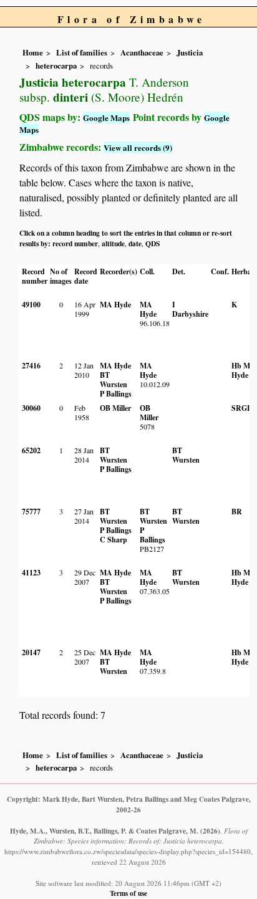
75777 (31, 511)
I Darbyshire (190, 309)
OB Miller (115, 408)
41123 (31, 572)
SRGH (242, 408)
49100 (31, 304)
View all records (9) (138, 147)
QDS (152, 243)
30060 (31, 408)
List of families (81, 52)
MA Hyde (115, 304)
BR (236, 511)
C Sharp (113, 539)
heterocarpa (56, 65)
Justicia (190, 52)
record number (75, 243)
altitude (113, 243)
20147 (31, 652)
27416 (31, 365)
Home (32, 52)
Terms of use (128, 893)
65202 (31, 450)
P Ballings (116, 393)
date (135, 243)
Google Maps (106, 117)
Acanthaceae (141, 52)
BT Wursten (113, 380)
